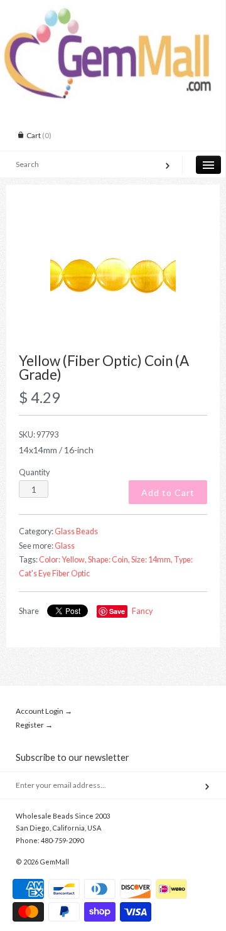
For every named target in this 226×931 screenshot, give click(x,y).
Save (117, 611)
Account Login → (44, 711)
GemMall (54, 862)
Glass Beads (76, 531)
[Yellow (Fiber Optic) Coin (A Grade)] (113, 275)
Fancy (142, 611)
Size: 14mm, (152, 559)
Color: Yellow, (63, 559)
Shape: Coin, (109, 559)
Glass (65, 546)
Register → (34, 724)
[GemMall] (112, 11)
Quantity (34, 472)
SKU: (38, 434)
